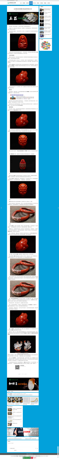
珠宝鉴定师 (46, 46)
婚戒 (49, 46)
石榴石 (43, 42)
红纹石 (46, 42)
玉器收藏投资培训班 (14, 423)
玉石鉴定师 (43, 45)
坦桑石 (49, 44)
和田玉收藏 (43, 48)
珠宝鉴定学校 (49, 45)
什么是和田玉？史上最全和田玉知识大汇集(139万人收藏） (11, 404)
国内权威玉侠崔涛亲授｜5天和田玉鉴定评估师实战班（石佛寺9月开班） (47, 9)
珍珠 (43, 43)
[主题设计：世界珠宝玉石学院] (27, 458)
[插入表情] (35, 448)
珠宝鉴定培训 (44, 41)
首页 (8, 5)
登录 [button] (17, 0)
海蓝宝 (47, 44)
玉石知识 (10, 5)
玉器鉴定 (45, 44)
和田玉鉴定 (42, 43)
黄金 (46, 41)
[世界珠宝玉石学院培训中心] (11, 3)
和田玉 (42, 44)
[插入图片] (37, 448)
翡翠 (48, 47)
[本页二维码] (58, 457)
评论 (26, 10)
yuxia (17, 10)
